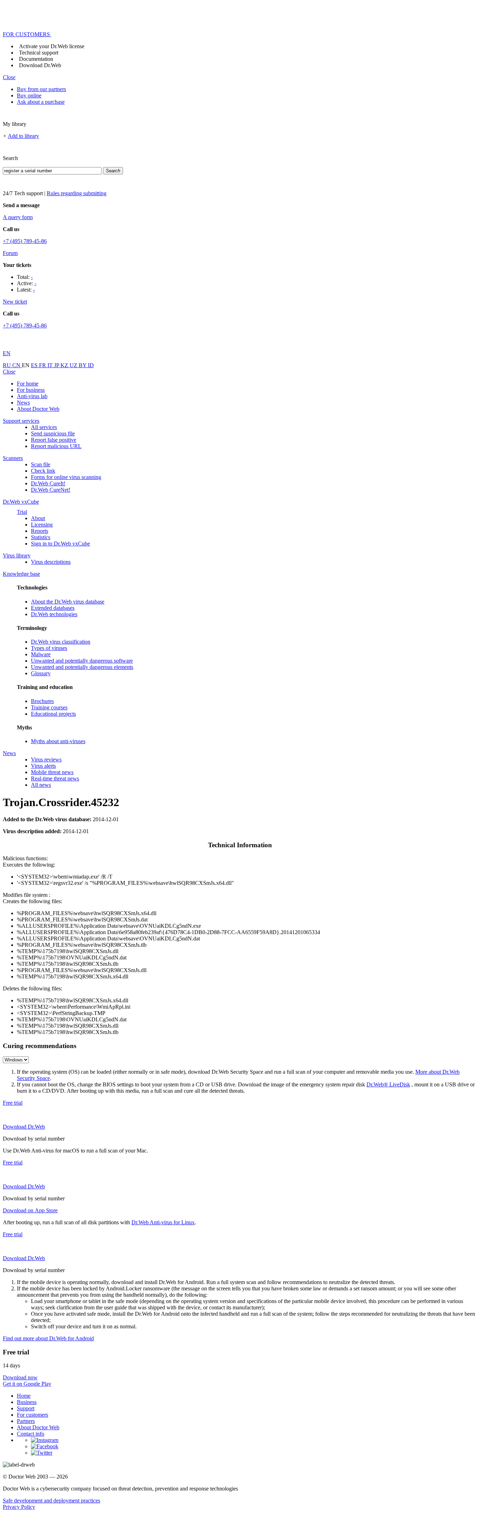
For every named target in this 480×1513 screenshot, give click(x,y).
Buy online (29, 95)
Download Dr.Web (40, 65)
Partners (26, 1421)
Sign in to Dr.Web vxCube (60, 544)
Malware (41, 654)
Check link (43, 471)
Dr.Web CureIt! (48, 483)
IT (50, 365)
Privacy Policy (19, 1507)
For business (31, 390)
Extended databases (52, 608)
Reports (39, 531)
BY (83, 365)
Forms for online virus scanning (66, 477)
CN (17, 365)
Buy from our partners (41, 89)
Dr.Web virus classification (60, 642)
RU (7, 365)
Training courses (49, 707)
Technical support (38, 53)
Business (27, 1402)
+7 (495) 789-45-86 (25, 241)
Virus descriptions (51, 562)
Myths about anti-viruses (58, 741)
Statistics (40, 537)
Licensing (42, 525)
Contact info (30, 1434)
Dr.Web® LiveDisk (388, 1084)
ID (91, 365)
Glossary (41, 673)
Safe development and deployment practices (51, 1501)
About (38, 518)
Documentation (36, 59)
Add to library (23, 136)
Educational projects (53, 714)
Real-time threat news (55, 778)
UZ (74, 365)
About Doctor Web (38, 409)
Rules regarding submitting (76, 193)
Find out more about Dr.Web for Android (48, 1338)
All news (41, 785)
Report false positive (53, 440)
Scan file (40, 464)
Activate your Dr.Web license (51, 46)
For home (27, 384)
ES (35, 365)
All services (44, 427)
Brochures (42, 701)
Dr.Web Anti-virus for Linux (163, 1222)
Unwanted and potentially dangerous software (82, 661)
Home (24, 1396)
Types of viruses (49, 648)
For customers (32, 1415)
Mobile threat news (52, 772)
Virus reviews (46, 759)
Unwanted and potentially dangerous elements (82, 667)
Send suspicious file (53, 433)
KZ (65, 365)
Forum (10, 253)
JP (57, 365)
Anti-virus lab (32, 396)
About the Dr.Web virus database (67, 602)
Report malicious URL (56, 446)
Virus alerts (43, 766)
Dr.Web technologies (54, 614)
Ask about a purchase (41, 102)
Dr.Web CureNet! (50, 490)
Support (25, 1408)
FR (43, 365)
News (23, 403)
